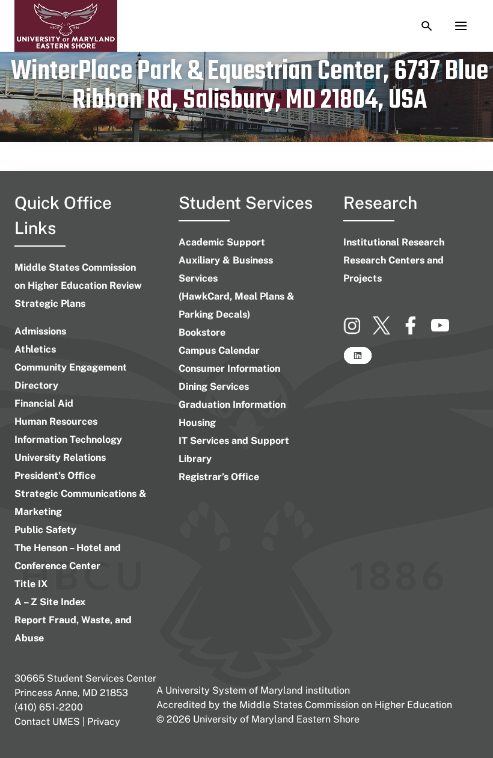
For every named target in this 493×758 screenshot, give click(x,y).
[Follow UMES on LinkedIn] (357, 360)
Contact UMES (47, 721)
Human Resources (55, 421)
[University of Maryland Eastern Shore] (65, 26)
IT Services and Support (234, 440)
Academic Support (222, 242)
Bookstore (202, 332)
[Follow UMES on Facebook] (416, 330)
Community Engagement (70, 367)
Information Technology (68, 439)
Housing (197, 422)
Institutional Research (393, 242)
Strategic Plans (49, 303)
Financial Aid (43, 403)
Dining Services (214, 386)
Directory (36, 385)
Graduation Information (232, 404)
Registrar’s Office (219, 476)
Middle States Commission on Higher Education (345, 704)
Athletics (35, 349)
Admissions (40, 331)
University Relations (60, 457)
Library (195, 458)
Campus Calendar (219, 350)
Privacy (103, 721)
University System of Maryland (234, 690)
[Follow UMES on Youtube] (444, 330)
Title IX (30, 584)
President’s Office (55, 475)
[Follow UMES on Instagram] (358, 330)
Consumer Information (229, 368)
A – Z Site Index (49, 602)
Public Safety (45, 529)
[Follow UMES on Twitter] (387, 330)
